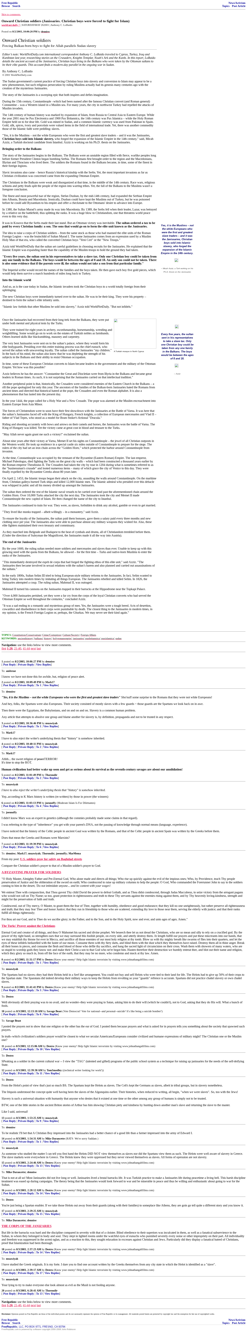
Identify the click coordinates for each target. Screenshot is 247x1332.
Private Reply (26, 664)
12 (3, 1070)
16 (3, 1190)
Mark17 (50, 682)
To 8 (38, 1014)
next (33, 648)
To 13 (39, 1165)
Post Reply (9, 664)
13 (3, 1118)
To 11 (39, 1073)
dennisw (50, 661)
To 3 (38, 990)
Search (16, 6)
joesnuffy (50, 803)
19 (3, 1270)
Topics (225, 6)
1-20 (10, 648)
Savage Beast (54, 1011)
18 (3, 1249)
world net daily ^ (11, 25)
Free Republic (10, 3)
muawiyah (51, 723)
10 (3, 1011)
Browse (6, 6)
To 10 (39, 1049)
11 (3, 1046)
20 (3, 1290)
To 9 (38, 1121)
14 (3, 1138)
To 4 (38, 806)
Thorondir (51, 775)
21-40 (17, 648)
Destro (49, 959)
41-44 (26, 648)
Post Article (238, 6)
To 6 (38, 847)
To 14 (39, 1193)
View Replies (43, 664)
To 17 (39, 1273)
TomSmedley (54, 1070)
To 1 (38, 685)
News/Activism (236, 3)
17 (3, 1211)
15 (3, 1162)
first (4, 648)
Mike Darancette (55, 1138)
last (39, 648)
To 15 (39, 1214)
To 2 (38, 747)
